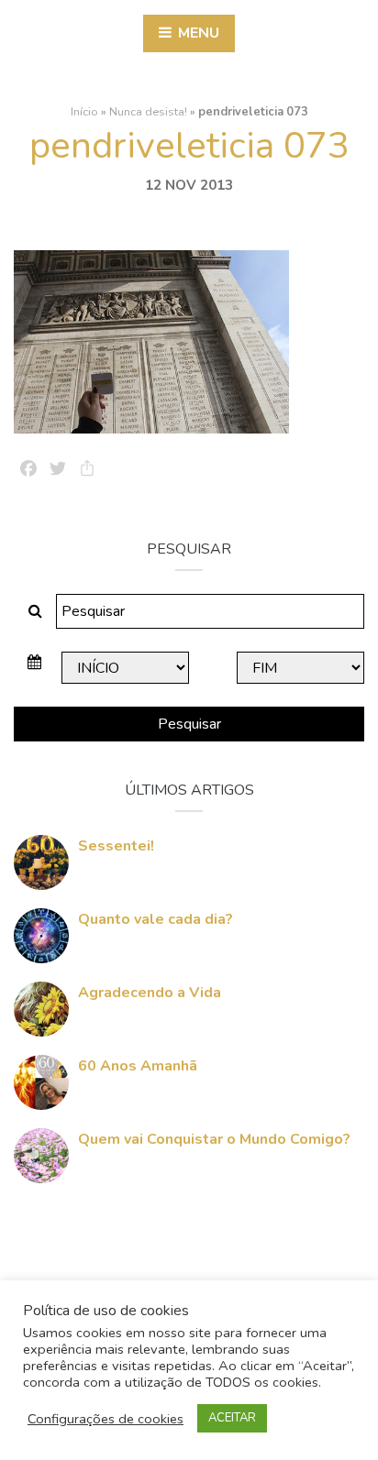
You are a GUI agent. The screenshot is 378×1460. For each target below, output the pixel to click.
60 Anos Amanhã (137, 1066)
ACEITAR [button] (232, 1418)
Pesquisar (189, 724)
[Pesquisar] (35, 611)
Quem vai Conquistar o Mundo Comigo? (214, 1139)
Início (84, 112)
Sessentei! (116, 846)
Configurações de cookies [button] (105, 1419)
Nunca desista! (148, 112)
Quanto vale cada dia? (155, 919)
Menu (196, 33)
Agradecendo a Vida (149, 992)
